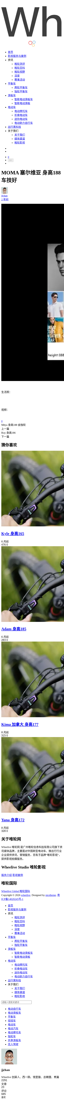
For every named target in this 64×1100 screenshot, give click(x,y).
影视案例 (17, 875)
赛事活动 (19, 79)
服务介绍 (6, 875)
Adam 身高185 (13, 629)
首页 (10, 52)
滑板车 (12, 95)
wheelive (25, 895)
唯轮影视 (19, 142)
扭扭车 (12, 1020)
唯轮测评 (19, 64)
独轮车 (12, 1036)
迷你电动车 (21, 119)
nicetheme (50, 895)
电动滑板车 (14, 1012)
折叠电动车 (21, 115)
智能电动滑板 (22, 103)
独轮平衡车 (21, 91)
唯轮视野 (19, 71)
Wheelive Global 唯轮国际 (15, 891)
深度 (17, 75)
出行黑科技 (14, 127)
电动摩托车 (21, 111)
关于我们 (19, 134)
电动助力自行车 (23, 123)
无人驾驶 (13, 1044)
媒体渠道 (19, 138)
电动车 (12, 107)
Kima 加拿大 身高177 (19, 724)
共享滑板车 (14, 1040)
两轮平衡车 (21, 87)
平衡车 (12, 83)
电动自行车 (14, 1008)
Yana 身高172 (12, 820)
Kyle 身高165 (12, 533)
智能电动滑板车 (23, 99)
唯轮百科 (19, 67)
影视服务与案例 (17, 56)
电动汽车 (13, 1028)
